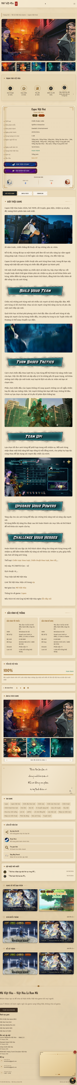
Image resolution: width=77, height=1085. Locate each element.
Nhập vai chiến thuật (11, 816)
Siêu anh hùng (36, 816)
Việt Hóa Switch (5, 1028)
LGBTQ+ (29, 812)
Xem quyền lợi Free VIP (50, 1070)
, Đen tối (52, 560)
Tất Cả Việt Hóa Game (18, 15)
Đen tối (31, 808)
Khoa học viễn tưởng (11, 812)
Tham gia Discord (9, 1010)
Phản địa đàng (24, 816)
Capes (23, 593)
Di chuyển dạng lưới (42, 808)
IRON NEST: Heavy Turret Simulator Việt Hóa (13, 1052)
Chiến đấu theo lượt (29, 804)
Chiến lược (41, 804)
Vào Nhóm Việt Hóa (22, 171)
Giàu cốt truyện (56, 808)
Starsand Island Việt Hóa (7, 1042)
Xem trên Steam (22, 164)
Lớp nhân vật (52, 812)
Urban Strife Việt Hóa (6, 1047)
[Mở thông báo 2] (58, 1074)
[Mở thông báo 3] (59, 1074)
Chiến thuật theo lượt (11, 808)
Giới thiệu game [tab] (9, 193)
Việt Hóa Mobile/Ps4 (6, 1025)
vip (33, 582)
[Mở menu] (74, 4)
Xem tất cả (70, 917)
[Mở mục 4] (53, 66)
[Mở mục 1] (9, 66)
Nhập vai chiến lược (65, 812)
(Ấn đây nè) (46, 599)
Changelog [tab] (40, 193)
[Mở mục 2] (23, 66)
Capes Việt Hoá (15, 804)
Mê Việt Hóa (7, 3)
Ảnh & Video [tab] (25, 193)
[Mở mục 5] (68, 66)
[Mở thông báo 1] (56, 1074)
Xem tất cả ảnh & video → (39, 760)
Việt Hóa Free (4, 1022)
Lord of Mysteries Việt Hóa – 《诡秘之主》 (12, 1037)
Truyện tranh (47, 816)
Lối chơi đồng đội (39, 812)
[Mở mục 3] (38, 66)
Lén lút (22, 812)
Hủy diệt (66, 808)
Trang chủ (6, 15)
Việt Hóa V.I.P (4, 1031)
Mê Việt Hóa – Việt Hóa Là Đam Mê (19, 992)
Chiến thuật (66, 804)
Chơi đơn (23, 808)
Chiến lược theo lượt (21, 560)
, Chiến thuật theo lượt (39, 560)
